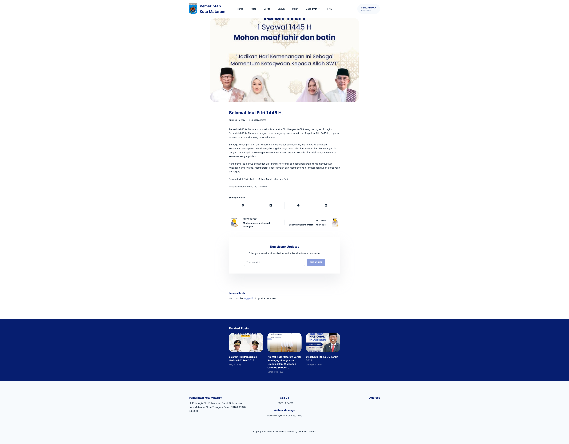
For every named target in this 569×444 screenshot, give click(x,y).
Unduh (281, 8)
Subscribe (316, 262)
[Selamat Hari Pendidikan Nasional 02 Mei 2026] (246, 342)
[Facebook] (243, 205)
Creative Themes (307, 431)
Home (240, 8)
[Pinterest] (298, 205)
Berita (267, 8)
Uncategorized (258, 120)
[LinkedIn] (326, 205)
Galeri (295, 8)
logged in (249, 298)
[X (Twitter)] (270, 205)
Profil (253, 8)
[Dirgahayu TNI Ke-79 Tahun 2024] (323, 342)
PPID (329, 8)
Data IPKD (311, 8)
